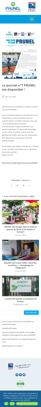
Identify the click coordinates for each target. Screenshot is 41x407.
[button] (32, 19)
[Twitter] (20, 374)
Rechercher (31, 313)
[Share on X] (11, 185)
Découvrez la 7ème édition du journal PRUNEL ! (20, 163)
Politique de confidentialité (27, 404)
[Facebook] (16, 374)
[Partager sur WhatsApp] (29, 185)
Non (12, 404)
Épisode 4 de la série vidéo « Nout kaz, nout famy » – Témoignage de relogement (20, 265)
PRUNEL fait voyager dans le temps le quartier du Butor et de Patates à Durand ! (20, 229)
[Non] (38, 399)
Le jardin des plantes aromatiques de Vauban (21, 300)
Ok (6, 404)
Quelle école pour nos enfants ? (12, 346)
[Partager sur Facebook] (17, 185)
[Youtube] (24, 374)
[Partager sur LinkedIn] (23, 185)
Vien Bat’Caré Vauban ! (9, 328)
